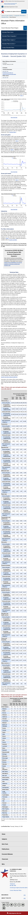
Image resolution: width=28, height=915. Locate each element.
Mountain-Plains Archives (8, 43)
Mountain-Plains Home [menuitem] (7, 32)
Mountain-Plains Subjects (8, 40)
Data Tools (5, 844)
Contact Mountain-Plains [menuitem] (8, 47)
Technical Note (12, 132)
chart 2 (16, 140)
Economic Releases (7, 854)
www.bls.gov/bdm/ (13, 239)
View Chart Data (14, 117)
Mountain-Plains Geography (9, 36)
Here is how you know (9, 3)
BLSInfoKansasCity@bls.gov (8, 72)
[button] (24, 895)
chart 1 (21, 95)
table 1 (12, 149)
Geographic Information (19, 15)
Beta (3, 864)
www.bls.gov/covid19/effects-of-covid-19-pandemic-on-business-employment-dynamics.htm (13, 264)
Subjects (4, 839)
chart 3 (16, 179)
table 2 (7, 238)
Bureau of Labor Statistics (7, 15)
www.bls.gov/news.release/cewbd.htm (9, 377)
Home (3, 834)
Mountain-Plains (5, 17)
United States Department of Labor (11, 6)
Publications (5, 849)
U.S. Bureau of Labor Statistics (13, 11)
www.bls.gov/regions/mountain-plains (9, 74)
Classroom (5, 859)
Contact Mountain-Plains (15, 890)
